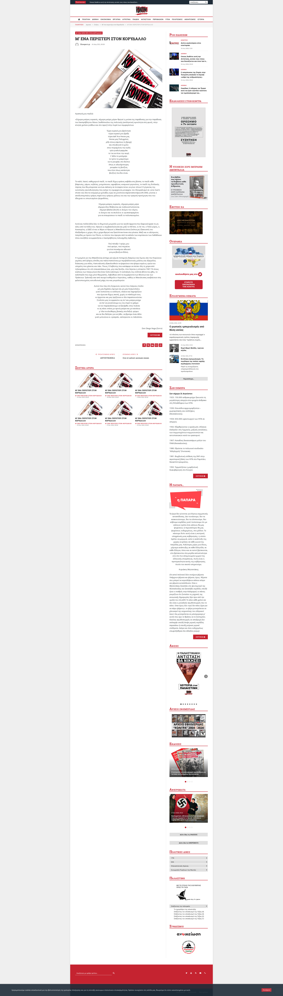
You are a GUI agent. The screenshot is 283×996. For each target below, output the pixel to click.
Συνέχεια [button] (266, 990)
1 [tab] (186, 781)
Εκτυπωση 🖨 (155, 335)
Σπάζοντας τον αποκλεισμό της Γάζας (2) (189, 916)
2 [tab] (188, 781)
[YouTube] (191, 973)
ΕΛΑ (172, 862)
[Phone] (205, 973)
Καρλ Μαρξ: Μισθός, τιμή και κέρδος (192, 349)
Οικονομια (105, 19)
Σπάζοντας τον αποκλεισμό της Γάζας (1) (189, 919)
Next (206, 676)
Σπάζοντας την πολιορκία (180, 906)
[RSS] (196, 973)
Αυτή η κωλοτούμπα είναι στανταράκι (191, 44)
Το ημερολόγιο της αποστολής (185, 909)
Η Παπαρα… (176, 485)
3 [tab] (190, 781)
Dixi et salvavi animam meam (136, 358)
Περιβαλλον (158, 19)
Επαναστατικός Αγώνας (179, 866)
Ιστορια (201, 19)
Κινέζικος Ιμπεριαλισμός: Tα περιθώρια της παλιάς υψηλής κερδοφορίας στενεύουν (193, 365)
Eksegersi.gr (85, 44)
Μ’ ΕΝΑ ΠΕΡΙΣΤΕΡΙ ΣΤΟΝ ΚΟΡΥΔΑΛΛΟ (86, 391)
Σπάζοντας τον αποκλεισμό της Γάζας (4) (189, 912)
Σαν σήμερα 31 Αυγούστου (180, 393)
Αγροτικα (126, 19)
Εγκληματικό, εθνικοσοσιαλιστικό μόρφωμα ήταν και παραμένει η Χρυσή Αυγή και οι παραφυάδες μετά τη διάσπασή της (187, 818)
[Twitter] (186, 973)
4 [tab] (192, 781)
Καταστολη (146, 19)
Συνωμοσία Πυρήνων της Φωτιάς (183, 870)
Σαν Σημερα (177, 388)
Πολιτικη (86, 19)
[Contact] (200, 973)
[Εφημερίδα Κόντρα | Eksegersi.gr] (141, 10)
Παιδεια (136, 19)
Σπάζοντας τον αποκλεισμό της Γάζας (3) (189, 914)
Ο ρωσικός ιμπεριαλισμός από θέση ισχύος (186, 328)
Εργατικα (116, 19)
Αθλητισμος (190, 19)
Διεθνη (95, 19)
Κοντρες (184, 40)
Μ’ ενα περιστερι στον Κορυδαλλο (89, 33)
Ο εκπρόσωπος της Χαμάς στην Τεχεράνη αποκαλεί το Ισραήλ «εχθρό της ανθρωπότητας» (114, 2)
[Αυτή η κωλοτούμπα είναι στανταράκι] (174, 42)
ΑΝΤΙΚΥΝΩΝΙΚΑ (107, 358)
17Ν (172, 858)
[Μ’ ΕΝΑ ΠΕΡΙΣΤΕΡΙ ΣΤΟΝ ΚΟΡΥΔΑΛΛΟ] (118, 108)
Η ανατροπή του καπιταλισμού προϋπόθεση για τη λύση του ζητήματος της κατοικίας (188, 773)
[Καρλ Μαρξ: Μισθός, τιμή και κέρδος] (174, 348)
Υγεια (167, 19)
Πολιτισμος (177, 19)
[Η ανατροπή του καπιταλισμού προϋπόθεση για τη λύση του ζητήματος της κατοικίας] (188, 762)
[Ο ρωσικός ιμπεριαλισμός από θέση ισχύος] (188, 310)
